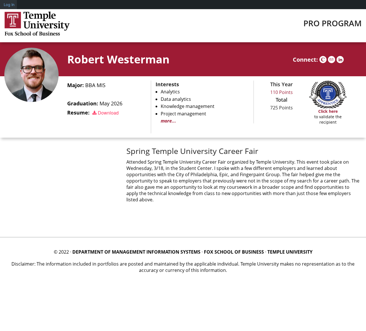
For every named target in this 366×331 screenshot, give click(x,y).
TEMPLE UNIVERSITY (290, 252)
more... (168, 121)
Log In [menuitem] (9, 4)
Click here (328, 111)
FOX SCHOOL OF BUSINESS (234, 252)
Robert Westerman (118, 59)
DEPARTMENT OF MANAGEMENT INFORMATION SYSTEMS (136, 252)
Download (108, 112)
